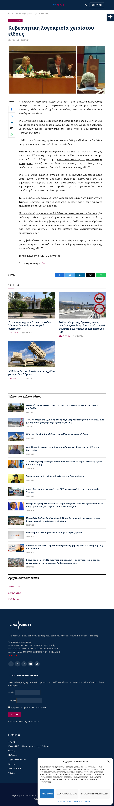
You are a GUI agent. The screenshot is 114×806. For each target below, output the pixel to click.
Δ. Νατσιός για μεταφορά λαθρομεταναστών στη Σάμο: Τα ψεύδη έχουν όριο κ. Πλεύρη (64, 463)
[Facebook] (11, 109)
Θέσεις (11, 750)
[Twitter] (11, 115)
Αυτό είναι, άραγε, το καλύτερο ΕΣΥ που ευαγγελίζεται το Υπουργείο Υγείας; (62, 490)
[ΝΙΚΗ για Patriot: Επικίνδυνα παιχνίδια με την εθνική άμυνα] (31, 354)
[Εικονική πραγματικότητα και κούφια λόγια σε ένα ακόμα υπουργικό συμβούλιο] (31, 305)
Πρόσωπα (13, 755)
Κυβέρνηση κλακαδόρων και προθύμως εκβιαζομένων (54, 532)
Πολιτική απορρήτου (82, 801)
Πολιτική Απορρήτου (36, 707)
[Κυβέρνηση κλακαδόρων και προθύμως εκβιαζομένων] (16, 535)
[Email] (11, 128)
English (15, 795)
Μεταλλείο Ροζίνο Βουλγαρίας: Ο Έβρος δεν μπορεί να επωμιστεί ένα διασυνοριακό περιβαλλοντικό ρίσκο (63, 519)
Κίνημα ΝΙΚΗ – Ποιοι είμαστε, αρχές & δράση (29, 746)
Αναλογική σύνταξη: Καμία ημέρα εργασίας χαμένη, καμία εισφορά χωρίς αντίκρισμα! (64, 547)
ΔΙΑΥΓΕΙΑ (12, 655)
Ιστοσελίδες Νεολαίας (30, 795)
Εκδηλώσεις (14, 599)
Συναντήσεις (14, 592)
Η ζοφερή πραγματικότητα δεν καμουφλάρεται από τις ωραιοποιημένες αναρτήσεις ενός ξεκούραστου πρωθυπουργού (64, 505)
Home (10, 13)
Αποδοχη (47, 793)
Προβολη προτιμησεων (94, 793)
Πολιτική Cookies (65, 801)
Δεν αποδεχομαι (67, 793)
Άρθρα (11, 773)
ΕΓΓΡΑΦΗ (97, 5)
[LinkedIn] (11, 122)
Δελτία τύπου (15, 586)
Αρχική (11, 741)
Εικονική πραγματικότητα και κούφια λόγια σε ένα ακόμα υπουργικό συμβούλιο (30, 325)
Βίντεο (11, 764)
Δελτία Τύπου (14, 768)
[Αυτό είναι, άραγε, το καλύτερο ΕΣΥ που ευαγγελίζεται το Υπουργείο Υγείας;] (16, 491)
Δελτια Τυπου (15, 21)
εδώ (43, 263)
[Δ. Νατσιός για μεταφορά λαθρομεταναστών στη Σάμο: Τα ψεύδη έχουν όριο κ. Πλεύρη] (16, 464)
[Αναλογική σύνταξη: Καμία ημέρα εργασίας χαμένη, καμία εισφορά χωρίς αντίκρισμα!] (16, 548)
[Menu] (11, 5)
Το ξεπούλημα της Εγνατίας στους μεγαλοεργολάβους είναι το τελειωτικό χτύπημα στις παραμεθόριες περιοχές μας (82, 327)
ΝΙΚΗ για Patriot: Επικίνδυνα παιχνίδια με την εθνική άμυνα (31, 373)
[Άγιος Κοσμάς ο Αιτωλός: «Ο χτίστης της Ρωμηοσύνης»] (16, 478)
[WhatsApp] (11, 134)
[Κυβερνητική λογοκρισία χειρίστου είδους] (57, 93)
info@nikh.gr (33, 721)
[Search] (86, 5)
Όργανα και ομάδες (17, 759)
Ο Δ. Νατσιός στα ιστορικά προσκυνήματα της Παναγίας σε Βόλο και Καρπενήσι (62, 448)
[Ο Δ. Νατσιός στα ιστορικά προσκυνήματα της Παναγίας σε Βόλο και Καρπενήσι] (16, 449)
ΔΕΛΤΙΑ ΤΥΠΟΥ (13, 333)
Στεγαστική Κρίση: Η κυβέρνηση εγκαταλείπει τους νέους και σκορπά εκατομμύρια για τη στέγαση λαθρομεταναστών (63, 561)
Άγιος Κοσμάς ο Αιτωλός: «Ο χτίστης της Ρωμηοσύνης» (55, 476)
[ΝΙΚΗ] (57, 5)
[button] (110, 17)
